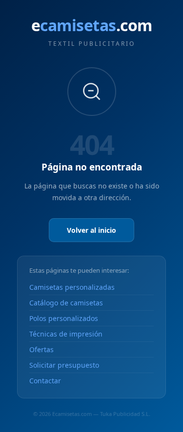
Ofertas (41, 349)
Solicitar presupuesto (64, 365)
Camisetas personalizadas (72, 287)
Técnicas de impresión (65, 333)
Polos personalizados (63, 318)
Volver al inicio (91, 230)
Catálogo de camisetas (66, 302)
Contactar (45, 380)
